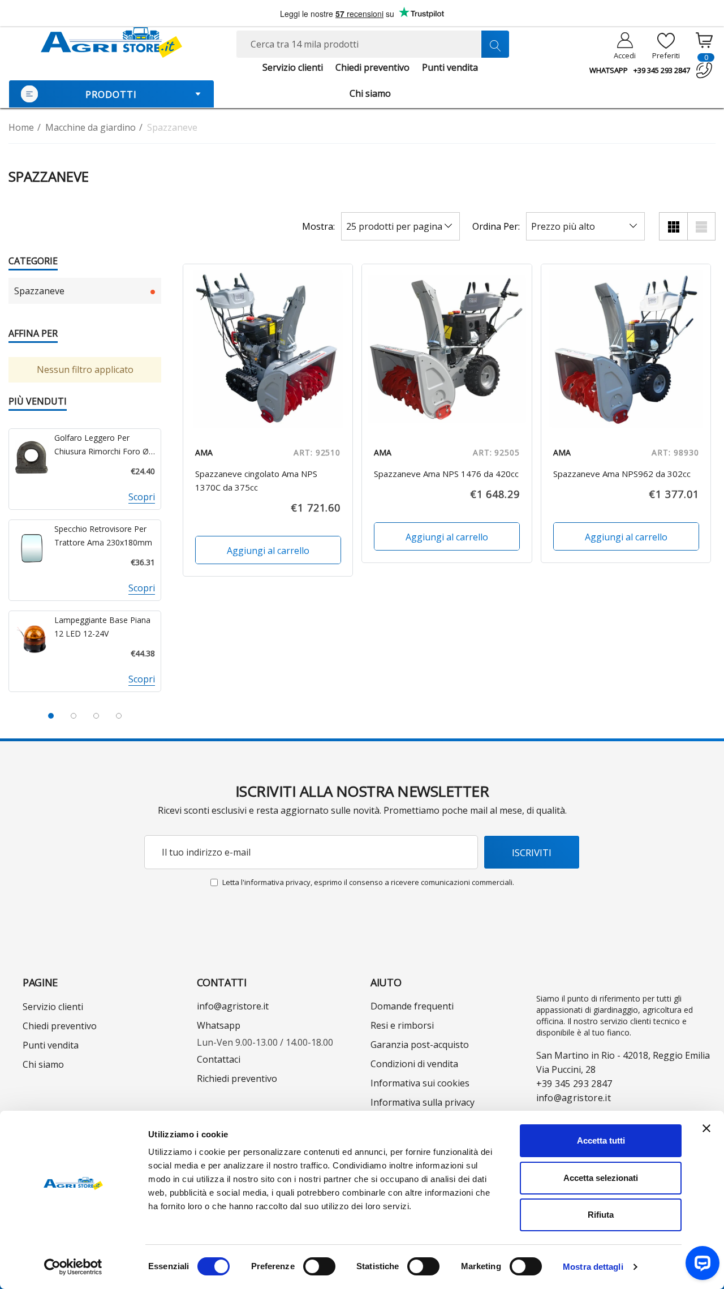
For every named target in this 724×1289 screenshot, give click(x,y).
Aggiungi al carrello (267, 550)
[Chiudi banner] (706, 1128)
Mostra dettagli (593, 1266)
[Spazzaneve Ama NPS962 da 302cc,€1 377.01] (626, 349)
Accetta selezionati (600, 1178)
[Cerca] (495, 44)
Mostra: (318, 226)
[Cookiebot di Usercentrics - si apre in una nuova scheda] (73, 1266)
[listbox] (585, 226)
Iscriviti (531, 852)
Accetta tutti (601, 1140)
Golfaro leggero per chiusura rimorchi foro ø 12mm (101, 445)
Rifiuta (601, 1214)
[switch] (319, 1266)
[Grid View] (673, 226)
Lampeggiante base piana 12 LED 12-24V (102, 627)
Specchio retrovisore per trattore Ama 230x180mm (103, 535)
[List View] (701, 226)
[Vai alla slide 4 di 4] (119, 716)
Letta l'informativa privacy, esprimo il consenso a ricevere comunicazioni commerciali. (368, 882)
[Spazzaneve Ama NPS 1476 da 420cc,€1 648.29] (447, 349)
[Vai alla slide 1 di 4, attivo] (51, 716)
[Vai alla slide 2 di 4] (73, 716)
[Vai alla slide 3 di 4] (96, 716)
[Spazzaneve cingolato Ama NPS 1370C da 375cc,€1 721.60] (268, 349)
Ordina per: (496, 226)
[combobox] (373, 44)
